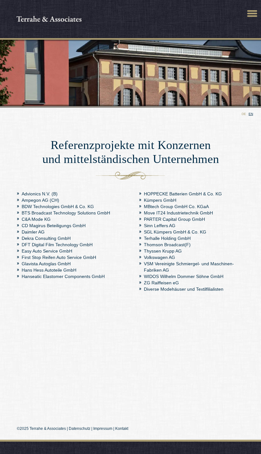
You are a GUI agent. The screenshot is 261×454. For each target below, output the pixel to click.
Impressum (102, 428)
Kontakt (121, 428)
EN (251, 114)
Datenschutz (79, 428)
